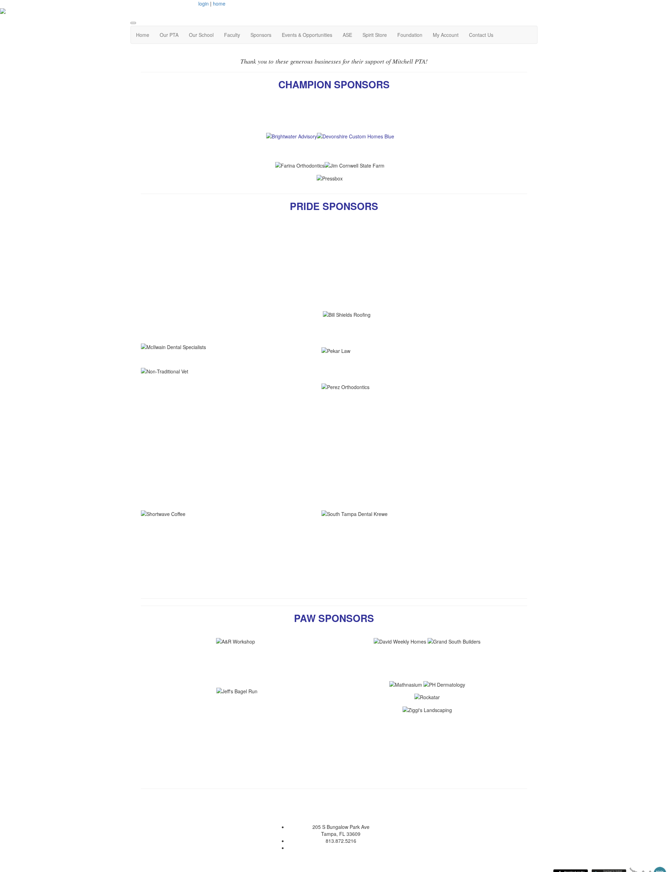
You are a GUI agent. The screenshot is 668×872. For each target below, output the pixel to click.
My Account (446, 34)
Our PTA (169, 34)
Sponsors (260, 34)
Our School (201, 34)
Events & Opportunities (307, 34)
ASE (347, 34)
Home (142, 34)
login (203, 3)
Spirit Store (375, 34)
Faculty (232, 34)
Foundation (409, 34)
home (219, 3)
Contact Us (481, 34)
